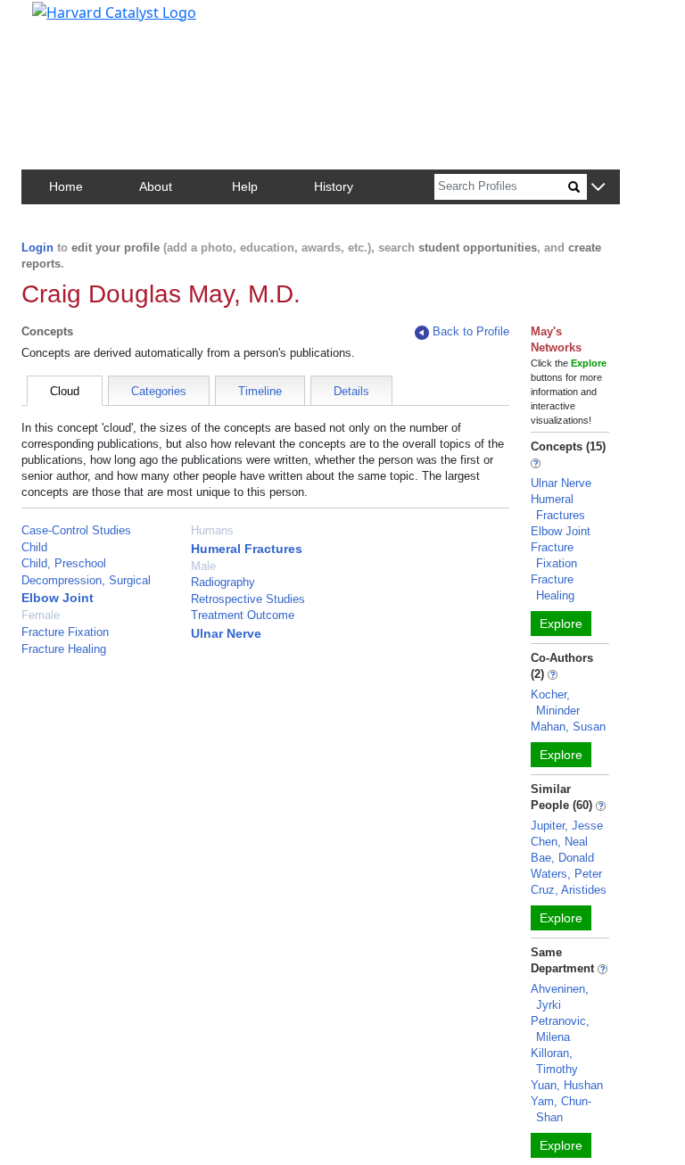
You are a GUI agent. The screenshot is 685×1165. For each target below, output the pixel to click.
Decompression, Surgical (86, 580)
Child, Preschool (63, 563)
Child (34, 547)
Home (66, 186)
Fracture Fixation (65, 632)
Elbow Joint (57, 598)
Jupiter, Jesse (567, 825)
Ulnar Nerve (226, 633)
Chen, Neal (559, 841)
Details (351, 391)
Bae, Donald (562, 857)
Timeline (260, 391)
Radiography (223, 582)
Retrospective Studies (248, 599)
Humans (212, 530)
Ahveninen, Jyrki (560, 997)
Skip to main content (74, 21)
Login (37, 247)
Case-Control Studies (76, 530)
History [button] (333, 186)
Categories (158, 391)
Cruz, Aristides (569, 889)
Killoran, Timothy (554, 1061)
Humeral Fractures (246, 548)
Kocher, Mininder (555, 702)
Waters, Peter (566, 873)
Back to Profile (471, 331)
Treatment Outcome (242, 615)
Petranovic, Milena (560, 1029)
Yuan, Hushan (567, 1085)
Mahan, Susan (568, 726)
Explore (561, 623)
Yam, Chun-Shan (561, 1109)
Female (40, 615)
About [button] (155, 186)
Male (203, 566)
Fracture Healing (63, 649)
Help (245, 186)
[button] (598, 187)
